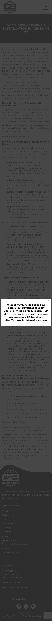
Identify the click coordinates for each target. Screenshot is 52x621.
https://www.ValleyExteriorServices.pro (26, 320)
